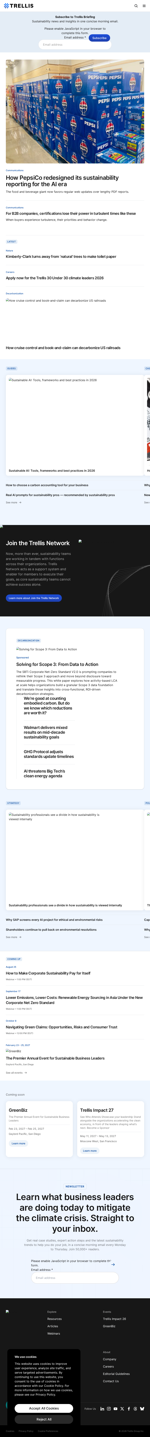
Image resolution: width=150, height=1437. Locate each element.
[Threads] (135, 1409)
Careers (10, 272)
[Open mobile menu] (144, 6)
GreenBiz (109, 1326)
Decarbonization (14, 293)
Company (109, 1359)
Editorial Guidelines (116, 1374)
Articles (52, 1326)
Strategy (13, 803)
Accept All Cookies (44, 1408)
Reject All (44, 1419)
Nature (9, 250)
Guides (11, 368)
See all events (14, 1072)
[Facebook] (129, 1409)
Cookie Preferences (48, 1431)
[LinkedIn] (102, 1409)
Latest (11, 241)
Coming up (14, 959)
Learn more (34, 598)
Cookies (10, 1431)
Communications (14, 170)
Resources (54, 1319)
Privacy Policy (26, 1431)
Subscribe (99, 38)
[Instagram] (109, 1409)
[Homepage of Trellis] (11, 1313)
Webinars (53, 1333)
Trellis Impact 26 (114, 1319)
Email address (75, 37)
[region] (43, 1389)
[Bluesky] (142, 1409)
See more (11, 502)
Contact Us (111, 1381)
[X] (122, 1409)
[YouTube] (115, 1409)
